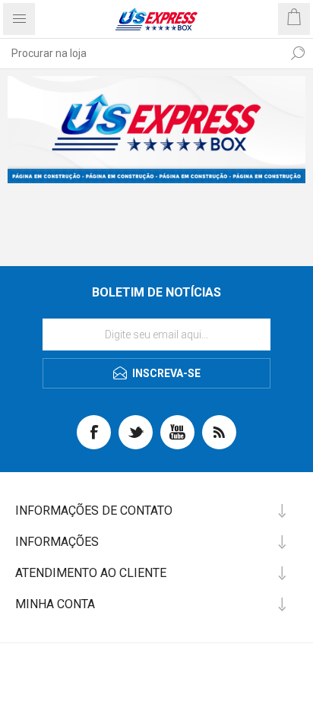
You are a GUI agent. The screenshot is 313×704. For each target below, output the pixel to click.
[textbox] (141, 53)
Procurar (298, 53)
